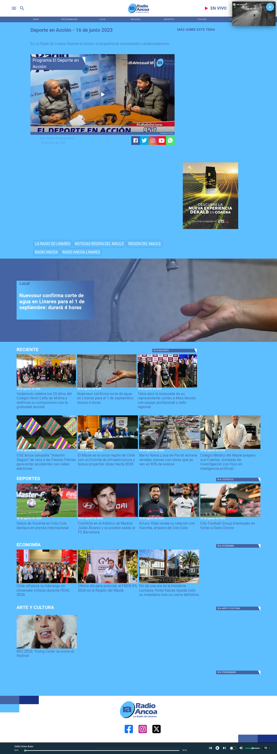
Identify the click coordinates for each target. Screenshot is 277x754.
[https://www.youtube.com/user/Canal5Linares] (161, 140)
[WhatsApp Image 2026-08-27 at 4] (230, 448)
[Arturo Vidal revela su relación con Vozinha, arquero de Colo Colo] (169, 516)
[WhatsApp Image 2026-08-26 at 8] (46, 387)
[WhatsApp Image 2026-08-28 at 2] (108, 448)
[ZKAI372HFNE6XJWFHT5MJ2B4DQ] (107, 387)
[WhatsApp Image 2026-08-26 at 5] (167, 387)
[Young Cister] (47, 648)
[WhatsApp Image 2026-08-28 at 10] (169, 448)
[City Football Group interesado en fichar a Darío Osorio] (230, 516)
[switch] (233, 748)
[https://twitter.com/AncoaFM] (156, 741)
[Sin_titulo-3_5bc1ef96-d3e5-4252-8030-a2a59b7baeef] (47, 448)
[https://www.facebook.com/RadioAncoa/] (129, 741)
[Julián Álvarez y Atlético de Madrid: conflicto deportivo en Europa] (108, 516)
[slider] (25, 751)
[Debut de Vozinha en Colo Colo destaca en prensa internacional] (47, 516)
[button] (52, 243)
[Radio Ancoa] (138, 12)
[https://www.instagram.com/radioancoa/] (153, 140)
